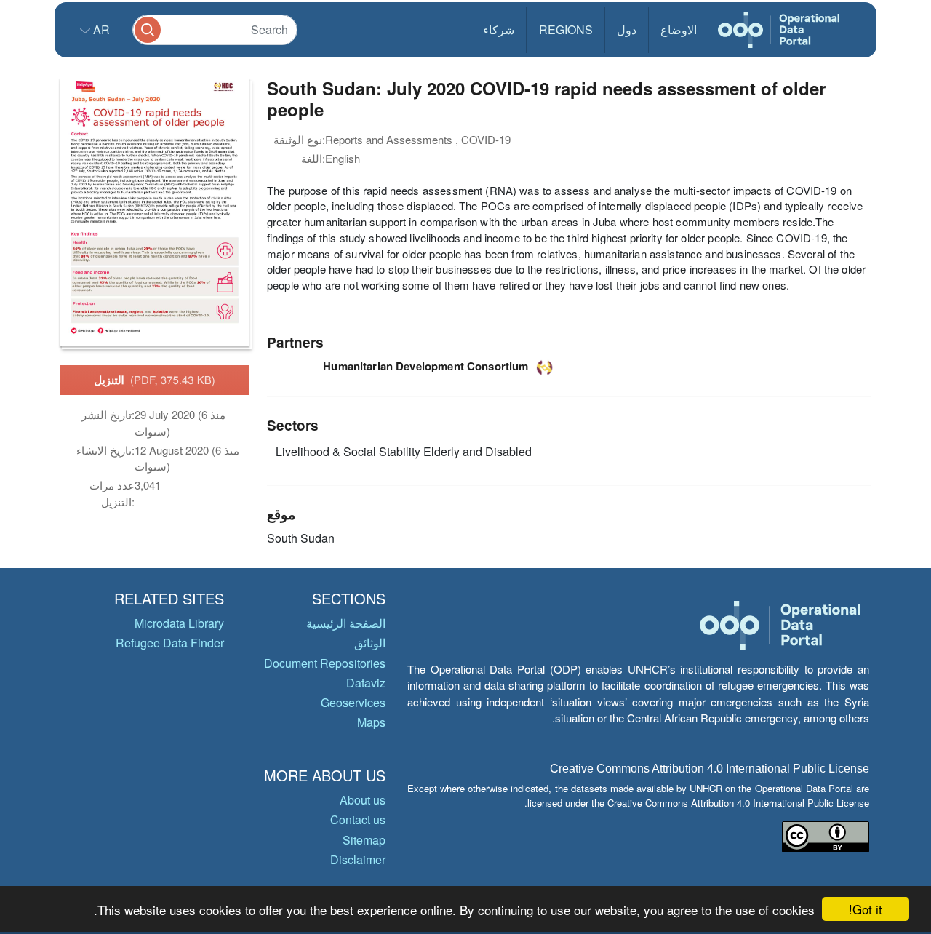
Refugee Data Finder (170, 642)
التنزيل (154, 380)
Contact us (357, 819)
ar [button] (100, 29)
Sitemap (364, 839)
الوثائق (369, 642)
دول (626, 29)
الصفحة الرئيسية (345, 623)
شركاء (498, 29)
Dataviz (365, 682)
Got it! (865, 909)
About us (362, 799)
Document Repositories (324, 663)
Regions (566, 29)
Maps (371, 722)
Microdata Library (179, 623)
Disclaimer (357, 859)
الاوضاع (678, 29)
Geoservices (353, 702)
